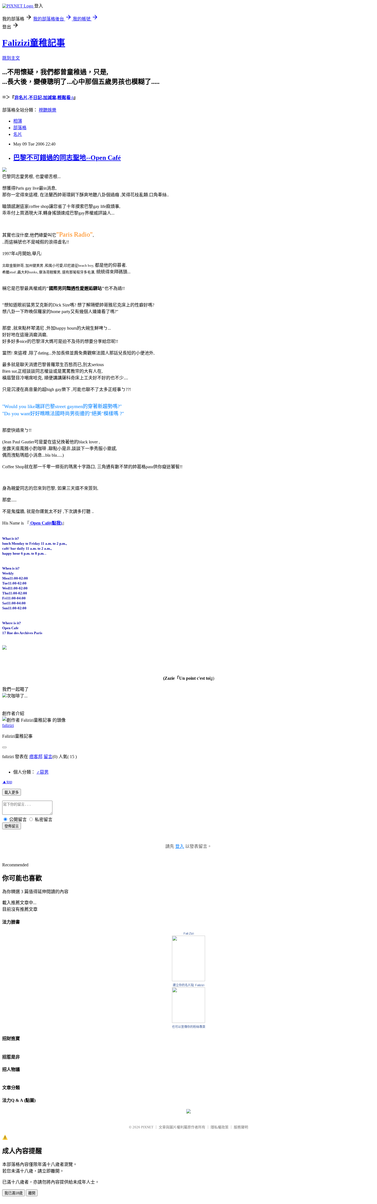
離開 (31, 1193)
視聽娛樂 (47, 110)
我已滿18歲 (13, 1193)
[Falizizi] (188, 1021)
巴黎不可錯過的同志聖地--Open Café (67, 157)
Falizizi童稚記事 (33, 43)
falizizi (8, 725)
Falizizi (199, 985)
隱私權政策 (220, 1127)
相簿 (17, 121)
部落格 (19, 127)
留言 (48, 756)
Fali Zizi (189, 933)
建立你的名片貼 (183, 985)
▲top (7, 781)
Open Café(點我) (45, 523)
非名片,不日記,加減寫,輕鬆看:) (43, 97)
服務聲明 (241, 1127)
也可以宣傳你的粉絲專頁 (188, 1026)
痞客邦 (36, 756)
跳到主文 (11, 58)
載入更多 (11, 792)
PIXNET (147, 1127)
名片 (17, 134)
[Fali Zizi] (188, 979)
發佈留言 (11, 826)
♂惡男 (42, 772)
